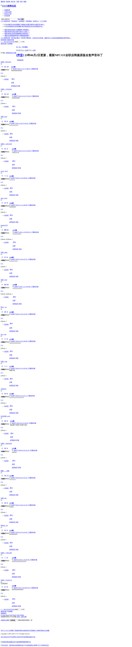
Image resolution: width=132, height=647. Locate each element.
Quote (14, 615)
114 (5, 284)
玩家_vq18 (4, 361)
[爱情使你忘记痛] (1, 53)
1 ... (2, 41)
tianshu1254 (4, 225)
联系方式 (28, 630)
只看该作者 (34, 69)
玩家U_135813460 (6, 553)
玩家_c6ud (4, 280)
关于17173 (4, 630)
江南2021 (3, 389)
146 (7, 66)
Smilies (22, 615)
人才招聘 (10, 630)
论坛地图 (46, 630)
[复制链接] (20, 60)
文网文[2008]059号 (18, 637)
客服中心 (34, 630)
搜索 (19, 19)
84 (7, 393)
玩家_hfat (3, 498)
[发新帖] (10, 43)
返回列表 (3, 43)
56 (13, 41)
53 (8, 41)
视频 (24, 1)
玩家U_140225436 (6, 144)
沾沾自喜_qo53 (5, 416)
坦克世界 (7, 15)
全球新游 (21, 21)
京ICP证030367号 (6, 637)
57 (14, 41)
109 (5, 230)
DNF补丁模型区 (26, 38)
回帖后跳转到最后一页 (25, 620)
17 (5, 587)
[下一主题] (32, 50)
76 (7, 148)
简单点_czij (4, 525)
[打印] (18, 50)
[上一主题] (24, 50)
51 (5, 41)
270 (7, 475)
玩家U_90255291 (6, 62)
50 (4, 41)
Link (11, 615)
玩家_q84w (4, 252)
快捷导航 (3, 40)
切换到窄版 (10, 40)
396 (7, 284)
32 (5, 148)
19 (5, 121)
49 (7, 587)
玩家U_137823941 (6, 89)
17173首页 (43, 21)
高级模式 (3, 613)
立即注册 (23, 617)
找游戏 (8, 1)
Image (7, 615)
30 (5, 421)
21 (5, 203)
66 (7, 421)
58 (7, 203)
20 (7, 557)
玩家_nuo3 (4, 116)
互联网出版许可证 (29, 637)
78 (5, 475)
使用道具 (14, 86)
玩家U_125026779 (6, 580)
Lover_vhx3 (4, 171)
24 (5, 393)
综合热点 (14, 21)
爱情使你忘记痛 (11, 53)
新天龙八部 (7, 14)
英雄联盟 (7, 10)
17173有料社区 (5, 21)
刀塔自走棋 (7, 12)
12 (7, 175)
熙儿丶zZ (4, 307)
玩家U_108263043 (6, 443)
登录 (18, 617)
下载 (17, 1)
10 (5, 448)
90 (7, 503)
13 (5, 530)
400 (7, 230)
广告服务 (16, 630)
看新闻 (3, 1)
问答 (21, 1)
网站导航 (40, 630)
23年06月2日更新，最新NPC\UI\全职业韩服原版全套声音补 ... (51, 38)
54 (10, 41)
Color (3, 615)
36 (7, 339)
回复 (12, 82)
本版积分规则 (5, 620)
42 (5, 94)
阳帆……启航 (5, 471)
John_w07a (4, 198)
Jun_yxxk (3, 334)
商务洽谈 (22, 630)
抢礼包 (13, 1)
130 (7, 94)
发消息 (6, 79)
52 (7, 41)
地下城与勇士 (15, 38)
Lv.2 (2, 236)
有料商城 (29, 21)
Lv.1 (2, 73)
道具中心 (36, 21)
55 (11, 41)
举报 (18, 86)
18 (5, 312)
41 (5, 66)
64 (7, 257)
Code (17, 615)
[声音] (20, 55)
